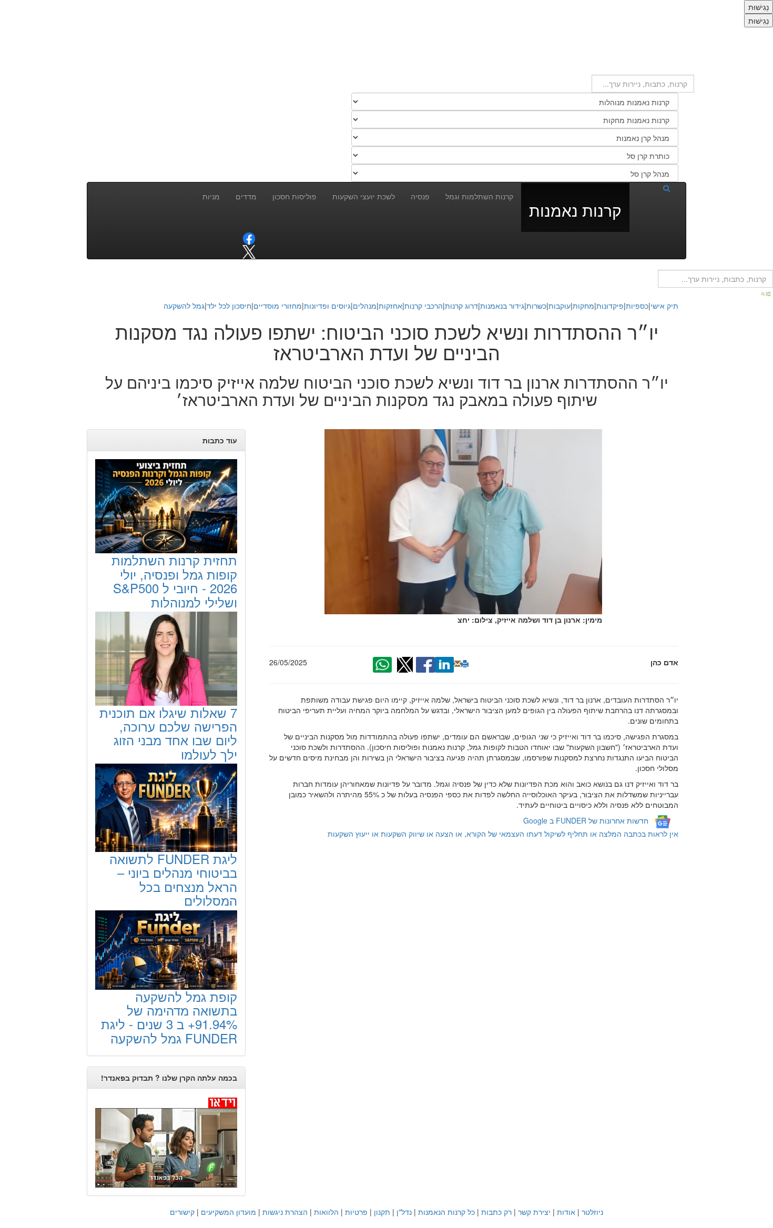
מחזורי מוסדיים (277, 305)
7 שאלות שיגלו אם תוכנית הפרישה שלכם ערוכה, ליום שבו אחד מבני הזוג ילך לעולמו (168, 733)
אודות (566, 1211)
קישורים (182, 1211)
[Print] (465, 663)
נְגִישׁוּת (758, 7)
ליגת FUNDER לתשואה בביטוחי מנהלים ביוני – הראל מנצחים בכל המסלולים (173, 879)
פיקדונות (610, 305)
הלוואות (326, 1211)
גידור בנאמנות (502, 305)
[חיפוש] (653, 187)
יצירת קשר (534, 1211)
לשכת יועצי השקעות (363, 196)
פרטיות (356, 1211)
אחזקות (390, 305)
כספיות (637, 305)
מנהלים (365, 305)
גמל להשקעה (184, 305)
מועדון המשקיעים (228, 1211)
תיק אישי (664, 305)
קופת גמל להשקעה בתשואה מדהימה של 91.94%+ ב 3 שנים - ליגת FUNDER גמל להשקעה (169, 1017)
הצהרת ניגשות (285, 1211)
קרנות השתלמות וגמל (479, 196)
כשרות (536, 305)
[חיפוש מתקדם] (766, 293)
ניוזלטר (592, 1211)
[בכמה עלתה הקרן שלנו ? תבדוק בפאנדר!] (166, 1142)
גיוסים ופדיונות (327, 305)
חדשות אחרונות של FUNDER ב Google (585, 820)
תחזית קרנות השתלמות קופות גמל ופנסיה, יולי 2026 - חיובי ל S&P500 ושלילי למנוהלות (174, 581)
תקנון (382, 1211)
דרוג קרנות (461, 305)
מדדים (246, 196)
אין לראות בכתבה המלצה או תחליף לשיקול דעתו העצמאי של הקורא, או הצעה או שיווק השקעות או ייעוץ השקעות (503, 833)
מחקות (583, 305)
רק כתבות (496, 1211)
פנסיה (420, 196)
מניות (211, 196)
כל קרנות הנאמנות (446, 1211)
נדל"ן (404, 1211)
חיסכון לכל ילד (229, 305)
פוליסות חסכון (294, 196)
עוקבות (559, 305)
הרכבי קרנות (423, 305)
